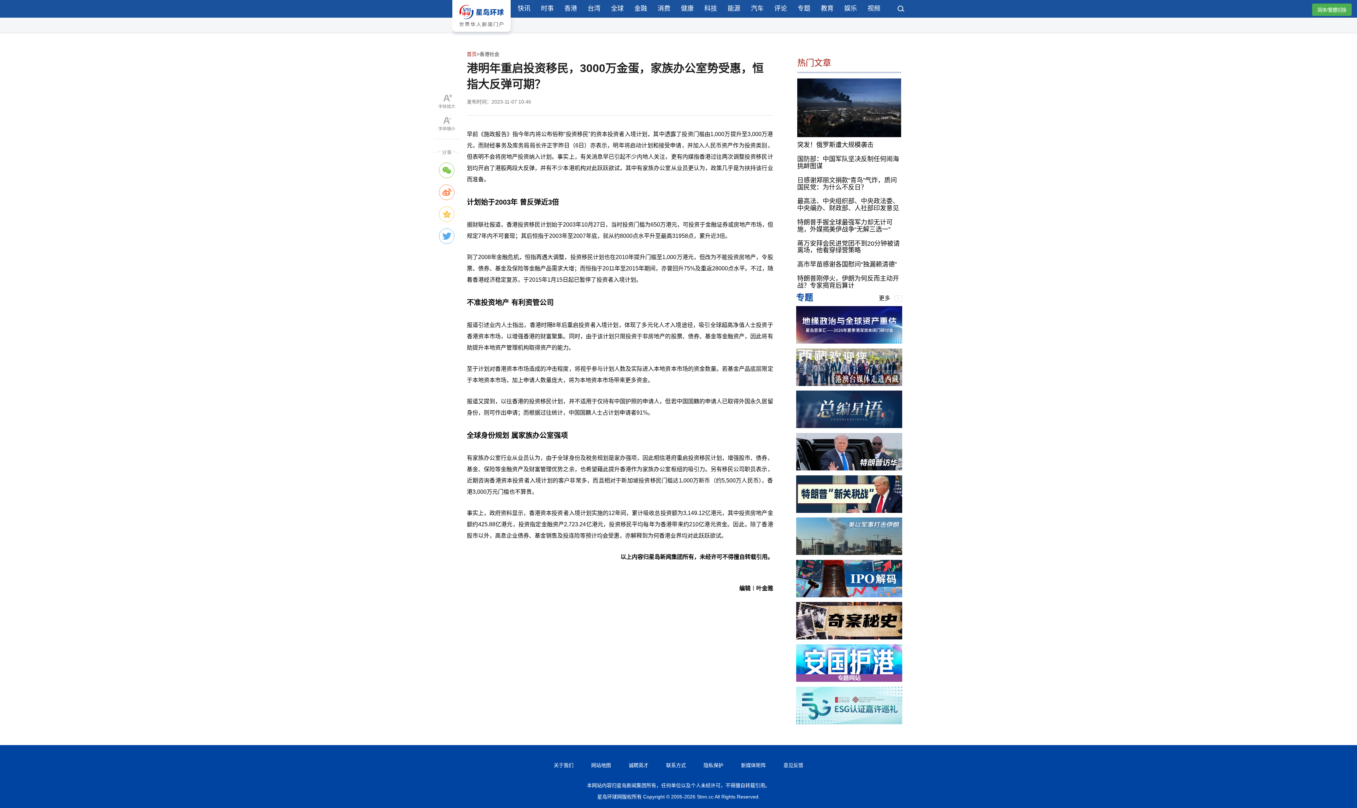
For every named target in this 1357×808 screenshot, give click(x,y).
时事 (547, 8)
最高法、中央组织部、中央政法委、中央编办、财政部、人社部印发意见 (848, 205)
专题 (804, 8)
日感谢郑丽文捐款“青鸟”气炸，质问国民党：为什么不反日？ (847, 184)
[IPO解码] (849, 595)
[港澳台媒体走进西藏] (849, 384)
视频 (874, 8)
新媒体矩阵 (753, 765)
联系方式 (676, 765)
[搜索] (901, 9)
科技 (710, 8)
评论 (780, 8)
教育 (827, 8)
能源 (734, 8)
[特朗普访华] (849, 469)
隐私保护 (713, 765)
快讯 (524, 8)
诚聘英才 (638, 765)
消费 (664, 8)
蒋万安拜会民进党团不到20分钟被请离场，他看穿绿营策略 (848, 247)
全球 (617, 8)
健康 (687, 8)
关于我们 (564, 765)
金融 (640, 8)
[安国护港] (849, 680)
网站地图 (601, 765)
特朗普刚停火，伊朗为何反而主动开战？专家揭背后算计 (848, 282)
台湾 (594, 8)
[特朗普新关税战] (849, 511)
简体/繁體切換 (1331, 10)
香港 (570, 8)
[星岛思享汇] (849, 342)
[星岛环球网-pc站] (481, 33)
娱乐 (850, 8)
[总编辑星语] (849, 426)
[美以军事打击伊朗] (849, 553)
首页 (472, 54)
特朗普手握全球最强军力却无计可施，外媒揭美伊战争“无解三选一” (845, 226)
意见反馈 (793, 765)
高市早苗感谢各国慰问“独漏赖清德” (847, 264)
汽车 (757, 8)
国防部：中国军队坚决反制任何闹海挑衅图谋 (848, 163)
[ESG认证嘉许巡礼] (849, 722)
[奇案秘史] (849, 637)
